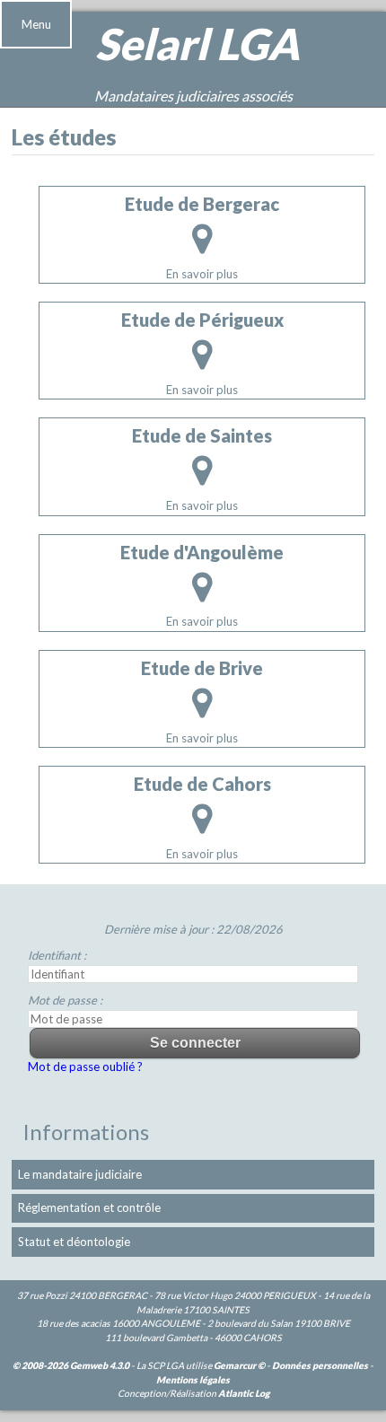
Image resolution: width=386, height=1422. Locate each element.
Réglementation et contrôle (89, 1207)
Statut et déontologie (74, 1241)
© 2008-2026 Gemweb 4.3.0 (71, 1365)
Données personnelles (320, 1365)
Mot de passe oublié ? (85, 1066)
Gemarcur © (239, 1365)
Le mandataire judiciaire (80, 1174)
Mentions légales (193, 1379)
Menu (36, 24)
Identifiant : (57, 955)
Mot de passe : (65, 1000)
